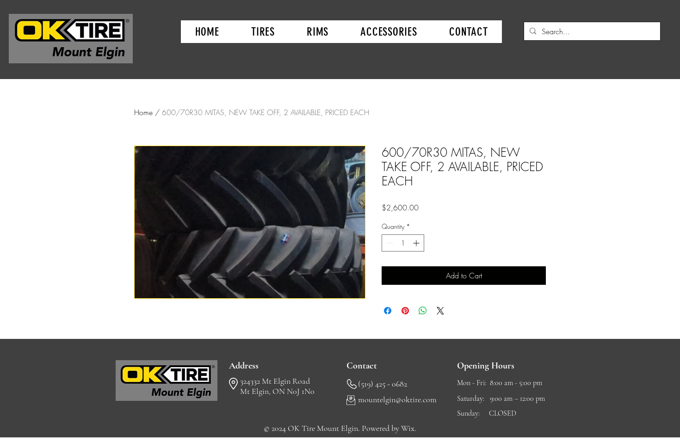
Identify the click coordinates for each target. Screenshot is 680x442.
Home (143, 112)
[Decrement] (389, 243)
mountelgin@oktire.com (397, 399)
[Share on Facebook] (387, 310)
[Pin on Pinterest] (405, 310)
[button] (263, 31)
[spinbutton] (403, 243)
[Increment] (417, 243)
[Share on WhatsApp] (422, 310)
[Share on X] (440, 310)
